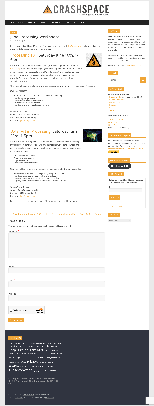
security (13, 365)
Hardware (32, 354)
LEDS (10, 357)
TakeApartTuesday (38, 366)
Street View (112, 125)
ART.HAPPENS (23, 343)
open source (55, 358)
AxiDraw (46, 343)
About (21, 23)
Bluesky (112, 108)
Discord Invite (114, 102)
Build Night (57, 343)
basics (51, 343)
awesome (39, 343)
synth (29, 366)
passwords (12, 362)
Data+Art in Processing (30, 131)
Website (12, 293)
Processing (15, 68)
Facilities (32, 23)
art (16, 343)
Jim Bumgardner (75, 46)
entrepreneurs (55, 350)
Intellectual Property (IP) (45, 354)
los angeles (18, 357)
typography (37, 371)
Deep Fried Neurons (22, 350)
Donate (84, 23)
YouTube (112, 110)
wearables (44, 371)
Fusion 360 (25, 354)
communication (53, 346)
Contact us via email (117, 100)
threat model (49, 366)
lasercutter (57, 353)
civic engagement (38, 345)
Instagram (113, 105)
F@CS (18, 353)
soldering (23, 366)
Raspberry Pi (51, 362)
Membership (70, 23)
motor (36, 358)
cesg (10, 346)
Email (11, 280)
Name (11, 266)
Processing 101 (23, 55)
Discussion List (115, 97)
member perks (28, 358)
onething (44, 357)
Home (12, 23)
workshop (52, 371)
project (39, 362)
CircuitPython (24, 346)
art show (32, 343)
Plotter (24, 362)
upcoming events (134, 65)
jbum (25, 41)
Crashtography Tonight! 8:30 (25, 214)
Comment (13, 231)
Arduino (11, 343)
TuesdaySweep (20, 370)
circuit (16, 346)
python (44, 362)
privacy (32, 361)
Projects (56, 23)
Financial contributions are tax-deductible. (126, 149)
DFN (40, 350)
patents (19, 362)
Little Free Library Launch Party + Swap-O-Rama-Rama (74, 214)
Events (44, 23)
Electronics (46, 350)
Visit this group (116, 206)
